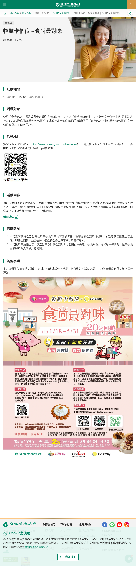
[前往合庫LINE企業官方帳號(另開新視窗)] (112, 524)
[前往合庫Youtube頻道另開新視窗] (119, 524)
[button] (4, 4)
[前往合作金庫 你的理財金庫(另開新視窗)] (104, 524)
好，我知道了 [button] (68, 556)
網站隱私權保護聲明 (36, 547)
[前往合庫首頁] (68, 5)
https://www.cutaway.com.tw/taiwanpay (54, 144)
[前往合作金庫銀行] (19, 525)
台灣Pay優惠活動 (61, 13)
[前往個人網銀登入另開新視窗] (131, 4)
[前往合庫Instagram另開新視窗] (126, 524)
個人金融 (14, 13)
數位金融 (26, 13)
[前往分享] (130, 13)
